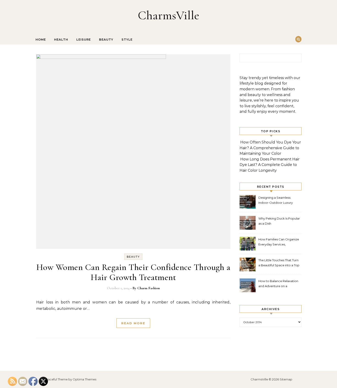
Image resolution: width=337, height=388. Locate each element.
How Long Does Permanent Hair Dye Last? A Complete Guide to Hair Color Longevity (270, 165)
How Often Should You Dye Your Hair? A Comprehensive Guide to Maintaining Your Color (270, 148)
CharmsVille (168, 15)
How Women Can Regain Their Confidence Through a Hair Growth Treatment (133, 272)
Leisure (83, 39)
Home (41, 39)
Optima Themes (84, 379)
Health (61, 39)
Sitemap (286, 379)
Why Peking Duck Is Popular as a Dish (279, 221)
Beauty (106, 39)
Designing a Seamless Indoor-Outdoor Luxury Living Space (275, 201)
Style (127, 39)
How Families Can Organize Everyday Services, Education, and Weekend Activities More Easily (278, 242)
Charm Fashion (148, 288)
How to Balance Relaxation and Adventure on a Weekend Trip (278, 284)
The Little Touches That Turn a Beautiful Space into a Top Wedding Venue (278, 263)
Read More (133, 323)
